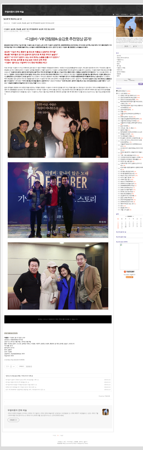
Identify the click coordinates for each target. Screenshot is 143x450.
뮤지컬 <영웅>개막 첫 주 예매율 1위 (16, 382)
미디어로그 (124, 14)
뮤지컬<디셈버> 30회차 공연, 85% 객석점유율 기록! (21, 380)
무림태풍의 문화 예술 (14, 12)
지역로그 (60, 441)
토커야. (119, 55)
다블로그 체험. (121, 68)
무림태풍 (59, 443)
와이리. (119, 62)
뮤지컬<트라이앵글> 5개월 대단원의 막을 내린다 (20, 384)
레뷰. (118, 64)
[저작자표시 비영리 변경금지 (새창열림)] (29, 366)
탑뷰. (118, 76)
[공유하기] (11, 366)
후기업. (119, 66)
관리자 (81, 441)
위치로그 (132, 14)
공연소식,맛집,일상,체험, (11, 31)
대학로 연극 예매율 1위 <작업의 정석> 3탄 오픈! (20, 387)
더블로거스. (120, 60)
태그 (117, 14)
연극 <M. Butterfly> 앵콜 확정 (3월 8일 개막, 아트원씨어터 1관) (24, 389)
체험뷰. (119, 74)
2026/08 (129, 216)
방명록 (139, 14)
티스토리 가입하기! (129, 274)
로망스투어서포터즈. (123, 57)
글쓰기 (85, 441)
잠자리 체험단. (121, 72)
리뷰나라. (120, 70)
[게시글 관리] (13, 366)
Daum (75, 443)
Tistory (86, 443)
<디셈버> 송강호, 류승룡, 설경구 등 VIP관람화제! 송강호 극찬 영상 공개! (32, 23)
